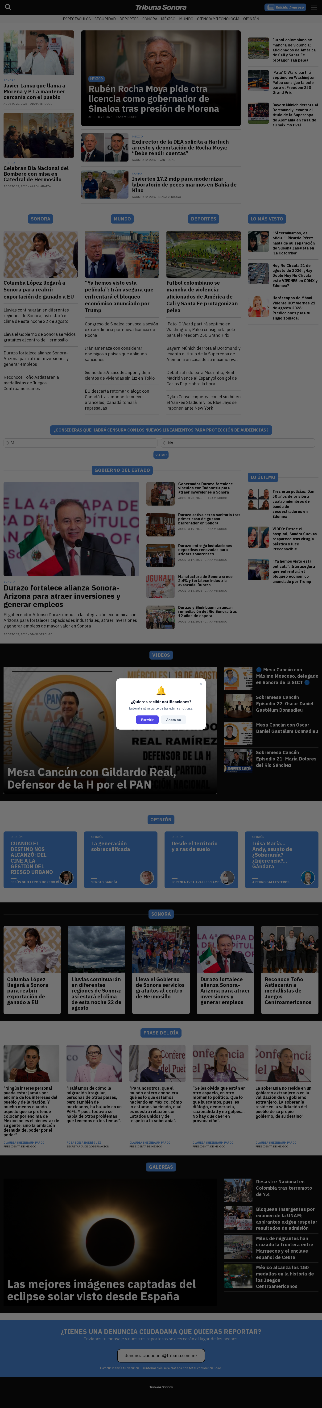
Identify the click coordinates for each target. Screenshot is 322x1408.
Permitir (147, 720)
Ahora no (173, 720)
